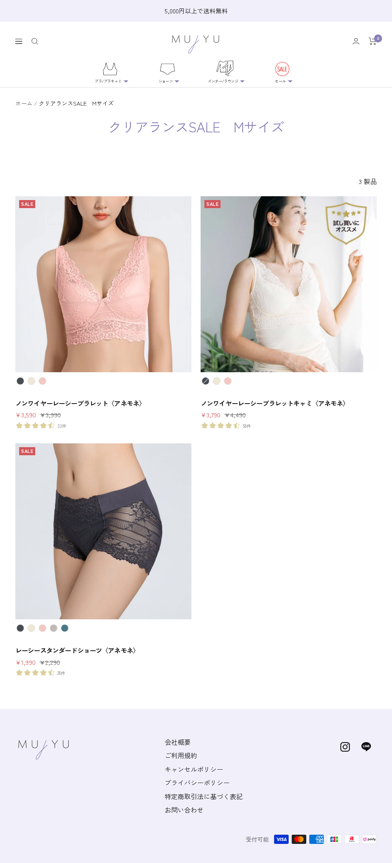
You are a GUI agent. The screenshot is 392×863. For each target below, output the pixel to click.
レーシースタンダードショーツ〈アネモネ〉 (77, 650)
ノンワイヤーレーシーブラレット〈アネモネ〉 (80, 403)
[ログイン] (356, 41)
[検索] (34, 41)
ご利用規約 (181, 755)
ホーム (24, 103)
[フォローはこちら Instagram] (345, 746)
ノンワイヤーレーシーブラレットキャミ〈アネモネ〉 (275, 403)
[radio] (20, 381)
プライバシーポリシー (197, 782)
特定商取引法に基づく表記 (204, 796)
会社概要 (178, 742)
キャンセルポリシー (194, 769)
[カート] (373, 41)
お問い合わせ (184, 809)
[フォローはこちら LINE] (366, 746)
